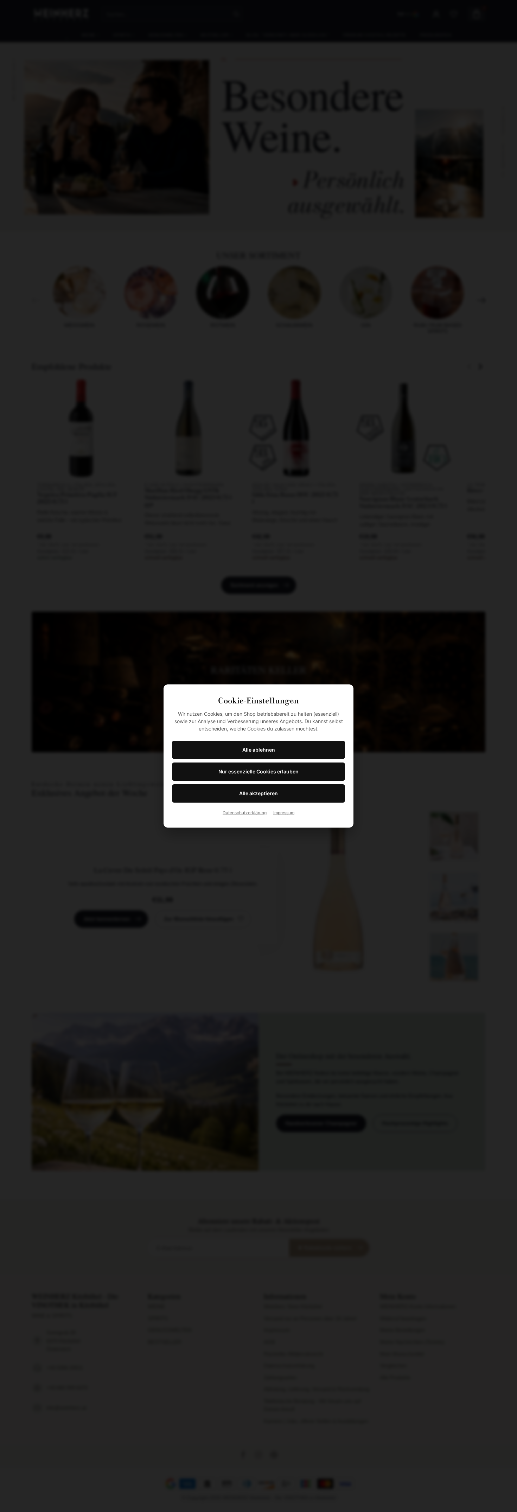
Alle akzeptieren (258, 793)
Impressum (283, 812)
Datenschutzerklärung (245, 812)
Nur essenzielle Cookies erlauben (258, 771)
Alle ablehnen (258, 750)
